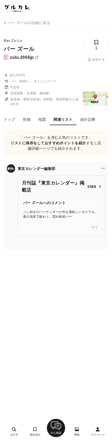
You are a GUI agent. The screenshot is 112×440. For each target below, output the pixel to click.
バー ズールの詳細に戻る (29, 23)
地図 (42, 119)
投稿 (26, 119)
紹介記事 (88, 119)
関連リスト (63, 119)
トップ (9, 119)
